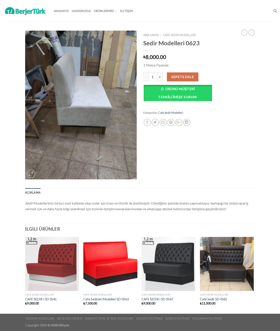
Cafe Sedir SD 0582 (213, 299)
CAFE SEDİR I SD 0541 (41, 299)
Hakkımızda (81, 11)
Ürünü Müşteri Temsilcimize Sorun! (178, 93)
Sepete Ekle (182, 77)
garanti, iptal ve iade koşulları (109, 318)
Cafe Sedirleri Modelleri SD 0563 (106, 299)
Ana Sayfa (151, 35)
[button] (179, 94)
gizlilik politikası (149, 318)
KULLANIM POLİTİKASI (207, 318)
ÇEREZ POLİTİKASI (177, 318)
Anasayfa (61, 11)
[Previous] (25, 274)
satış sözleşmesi (69, 318)
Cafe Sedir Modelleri (179, 35)
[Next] (253, 274)
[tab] (32, 192)
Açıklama (32, 192)
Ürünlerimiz (104, 11)
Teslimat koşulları (39, 318)
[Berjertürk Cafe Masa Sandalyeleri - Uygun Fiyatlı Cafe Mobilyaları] (25, 11)
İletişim (126, 11)
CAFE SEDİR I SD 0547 (157, 299)
